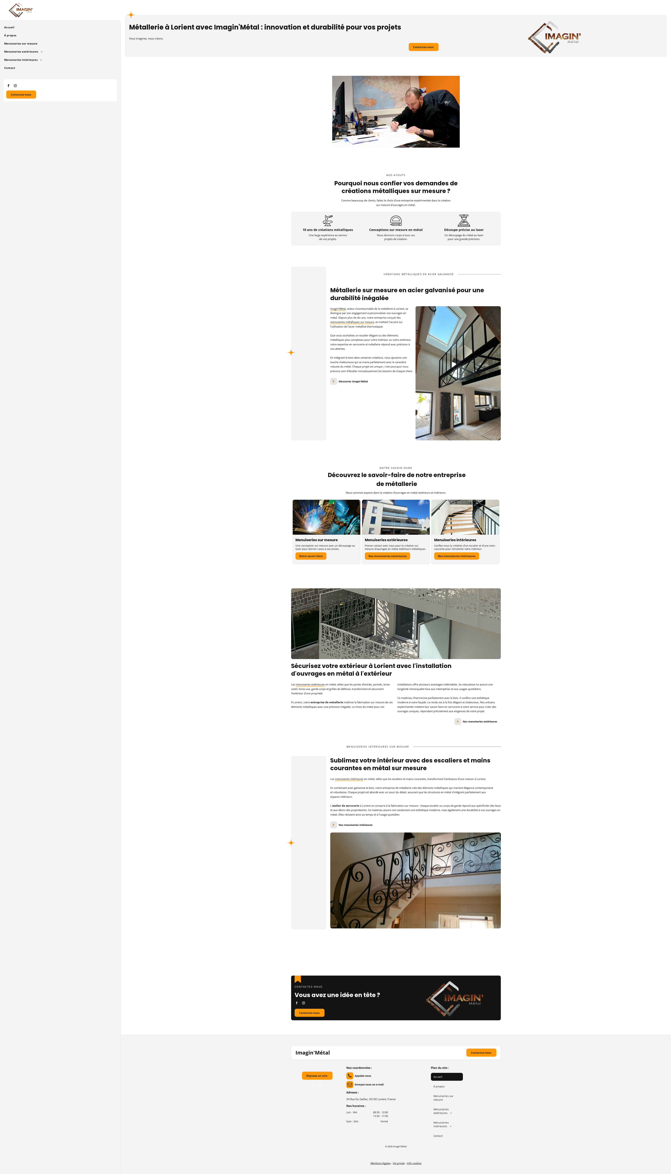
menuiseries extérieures (310, 684)
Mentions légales (380, 1163)
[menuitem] (59, 27)
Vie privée (399, 1163)
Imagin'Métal (338, 308)
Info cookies (414, 1163)
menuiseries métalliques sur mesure (352, 322)
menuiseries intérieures (349, 779)
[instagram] (15, 86)
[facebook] (8, 86)
